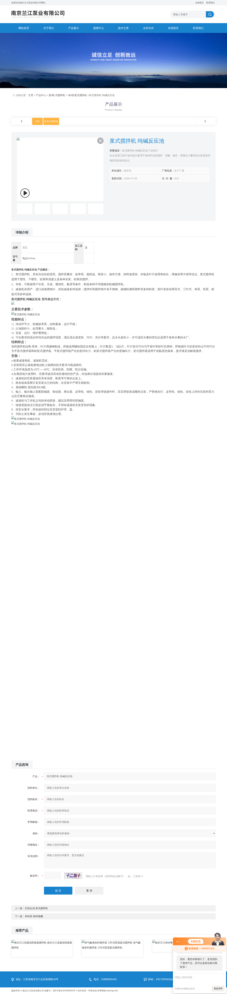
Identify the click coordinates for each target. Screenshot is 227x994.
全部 (37, 121)
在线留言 (199, 2)
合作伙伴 (148, 28)
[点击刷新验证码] (73, 876)
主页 (30, 95)
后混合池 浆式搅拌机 (36, 908)
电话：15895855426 (105, 979)
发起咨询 (218, 988)
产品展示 (73, 28)
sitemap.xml (112, 990)
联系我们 (210, 2)
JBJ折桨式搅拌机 (77, 95)
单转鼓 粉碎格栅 (34, 916)
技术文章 (123, 28)
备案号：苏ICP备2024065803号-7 (60, 990)
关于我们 (48, 28)
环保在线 (92, 990)
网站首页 (23, 28)
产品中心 (41, 95)
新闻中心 (98, 28)
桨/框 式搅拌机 (57, 95)
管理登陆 (101, 990)
